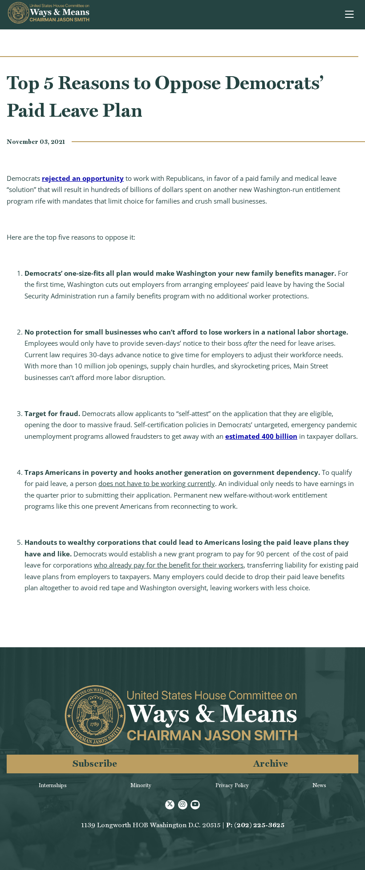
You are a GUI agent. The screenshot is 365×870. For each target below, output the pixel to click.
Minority (140, 785)
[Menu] (350, 14)
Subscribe (95, 763)
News (319, 785)
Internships (53, 785)
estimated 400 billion (261, 436)
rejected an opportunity (83, 178)
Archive (270, 763)
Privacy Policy (232, 785)
